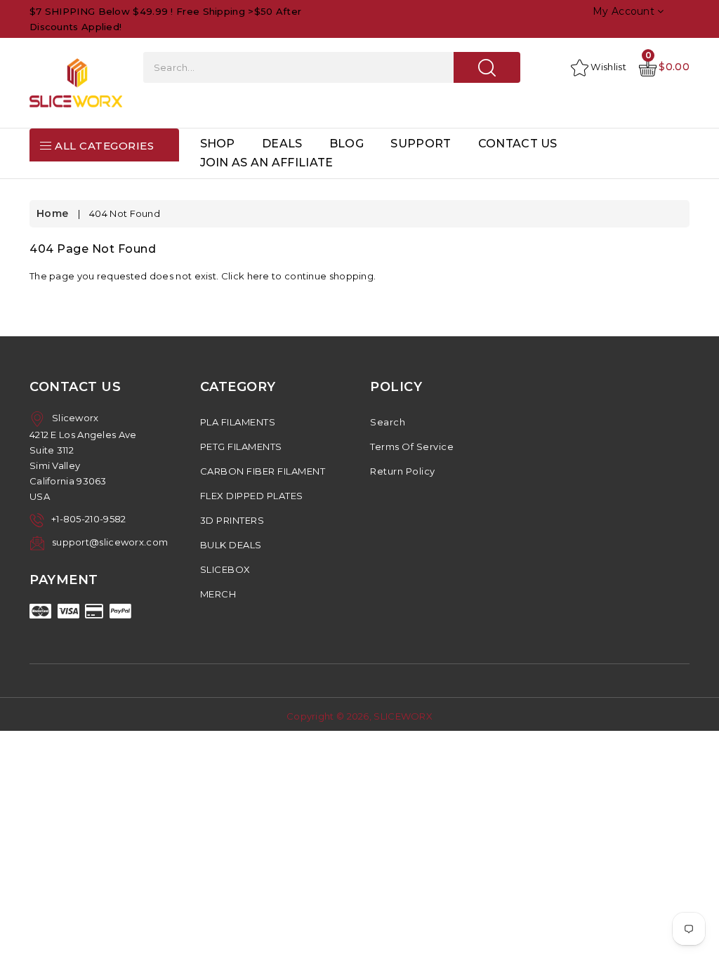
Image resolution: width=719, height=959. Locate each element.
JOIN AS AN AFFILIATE (267, 162)
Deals (282, 143)
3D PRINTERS (232, 520)
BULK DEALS (231, 544)
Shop (217, 143)
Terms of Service (412, 446)
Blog (346, 143)
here (258, 276)
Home (52, 213)
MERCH (218, 594)
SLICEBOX (225, 569)
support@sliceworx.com (110, 542)
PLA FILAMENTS (238, 422)
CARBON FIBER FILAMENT (263, 471)
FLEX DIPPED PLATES (251, 495)
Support (420, 143)
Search (387, 422)
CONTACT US (518, 143)
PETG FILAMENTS (241, 446)
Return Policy (402, 471)
